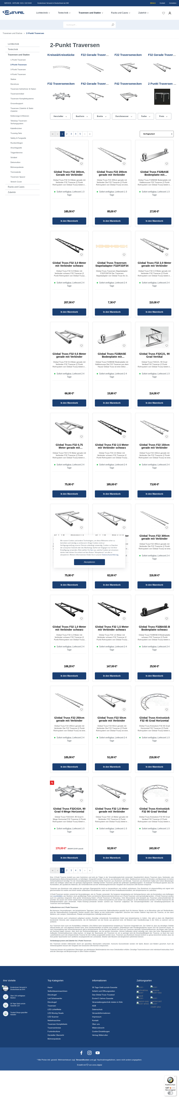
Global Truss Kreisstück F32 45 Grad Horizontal (154, 719)
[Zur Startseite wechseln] (13, 12)
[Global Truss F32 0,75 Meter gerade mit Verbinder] (69, 428)
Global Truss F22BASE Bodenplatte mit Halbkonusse (112, 355)
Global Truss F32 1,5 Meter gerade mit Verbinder (112, 810)
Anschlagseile (16, 148)
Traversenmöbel (17, 94)
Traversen (52, 1006)
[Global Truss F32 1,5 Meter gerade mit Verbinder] (112, 792)
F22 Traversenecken (128, 55)
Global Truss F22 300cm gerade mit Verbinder (154, 537)
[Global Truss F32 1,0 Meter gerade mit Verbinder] (112, 519)
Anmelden (172, 3)
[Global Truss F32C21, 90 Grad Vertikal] (154, 337)
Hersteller (59, 116)
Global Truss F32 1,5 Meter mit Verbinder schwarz (112, 628)
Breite (100, 116)
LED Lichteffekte (54, 1009)
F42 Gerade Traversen (96, 83)
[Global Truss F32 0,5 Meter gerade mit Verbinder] (69, 337)
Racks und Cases (16, 187)
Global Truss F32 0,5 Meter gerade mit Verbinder (69, 355)
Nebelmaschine (54, 1020)
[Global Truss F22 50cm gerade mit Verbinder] (112, 701)
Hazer (50, 987)
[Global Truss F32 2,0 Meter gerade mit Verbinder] (154, 246)
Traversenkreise (54, 1028)
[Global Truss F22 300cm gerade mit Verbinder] (154, 519)
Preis (162, 116)
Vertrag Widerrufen (100, 1035)
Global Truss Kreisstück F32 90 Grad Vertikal (154, 810)
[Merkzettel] (163, 13)
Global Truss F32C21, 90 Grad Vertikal (154, 355)
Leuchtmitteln (58, 896)
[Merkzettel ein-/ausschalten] (81, 163)
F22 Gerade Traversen (96, 55)
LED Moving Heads (56, 1013)
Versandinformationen (101, 1013)
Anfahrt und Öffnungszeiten (103, 991)
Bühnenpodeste (17, 167)
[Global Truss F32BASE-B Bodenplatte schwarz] (154, 610)
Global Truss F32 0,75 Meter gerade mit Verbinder (69, 446)
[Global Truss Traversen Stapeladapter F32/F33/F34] (112, 246)
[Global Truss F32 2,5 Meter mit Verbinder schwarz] (112, 428)
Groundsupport (16, 103)
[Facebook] (83, 1053)
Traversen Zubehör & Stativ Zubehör (21, 109)
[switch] (170, 1093)
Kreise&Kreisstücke (60, 55)
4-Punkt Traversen (18, 74)
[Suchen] (113, 25)
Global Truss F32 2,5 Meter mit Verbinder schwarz (112, 446)
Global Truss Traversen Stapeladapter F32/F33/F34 (111, 264)
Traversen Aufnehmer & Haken (23, 89)
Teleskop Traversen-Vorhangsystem (18, 122)
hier (91, 550)
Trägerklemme (16, 153)
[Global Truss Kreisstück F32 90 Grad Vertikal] (154, 792)
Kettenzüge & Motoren (19, 116)
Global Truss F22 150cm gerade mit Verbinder (154, 446)
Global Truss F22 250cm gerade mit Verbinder (69, 719)
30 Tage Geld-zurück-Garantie (104, 987)
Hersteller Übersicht (56, 1035)
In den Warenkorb (69, 221)
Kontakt (162, 3)
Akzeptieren (89, 562)
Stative (13, 79)
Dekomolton (15, 162)
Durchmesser (122, 116)
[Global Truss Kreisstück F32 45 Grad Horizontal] (154, 701)
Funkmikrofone (54, 1031)
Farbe (144, 116)
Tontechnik (13, 49)
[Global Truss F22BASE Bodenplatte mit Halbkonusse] (112, 337)
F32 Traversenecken (61, 83)
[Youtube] (97, 1053)
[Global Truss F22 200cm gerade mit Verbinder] (112, 155)
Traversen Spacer (17, 177)
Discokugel (52, 995)
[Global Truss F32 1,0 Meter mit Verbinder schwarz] (69, 610)
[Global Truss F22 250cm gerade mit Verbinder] (69, 701)
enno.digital (97, 1065)
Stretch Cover (16, 182)
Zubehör (12, 192)
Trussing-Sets (16, 133)
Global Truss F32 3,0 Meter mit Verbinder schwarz (69, 264)
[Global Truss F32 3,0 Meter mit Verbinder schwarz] (69, 246)
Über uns (96, 1024)
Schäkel (13, 157)
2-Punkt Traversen (18, 65)
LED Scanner (53, 1017)
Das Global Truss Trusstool (103, 995)
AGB (94, 1006)
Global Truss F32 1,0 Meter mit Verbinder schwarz (69, 628)
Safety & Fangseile (18, 138)
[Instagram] (91, 1053)
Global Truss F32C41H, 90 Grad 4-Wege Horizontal (69, 810)
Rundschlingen (16, 143)
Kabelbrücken (16, 128)
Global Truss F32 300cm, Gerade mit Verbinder (69, 173)
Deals (152, 3)
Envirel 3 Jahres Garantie (102, 998)
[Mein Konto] (170, 13)
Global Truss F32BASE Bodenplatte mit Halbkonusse (154, 173)
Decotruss (14, 84)
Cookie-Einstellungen (101, 1031)
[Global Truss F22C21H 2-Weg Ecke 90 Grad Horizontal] (69, 519)
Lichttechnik (13, 44)
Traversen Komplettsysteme (22, 99)
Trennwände (15, 172)
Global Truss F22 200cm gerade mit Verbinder (112, 173)
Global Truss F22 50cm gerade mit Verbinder (111, 719)
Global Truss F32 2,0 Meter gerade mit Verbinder (154, 264)
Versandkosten (82, 1060)
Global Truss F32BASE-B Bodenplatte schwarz (154, 628)
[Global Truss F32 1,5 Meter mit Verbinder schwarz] (112, 610)
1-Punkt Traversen (18, 60)
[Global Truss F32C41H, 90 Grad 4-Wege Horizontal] (69, 792)
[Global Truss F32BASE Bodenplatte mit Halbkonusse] (154, 155)
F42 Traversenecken (128, 83)
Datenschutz (97, 1009)
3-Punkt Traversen (18, 69)
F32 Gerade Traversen (163, 55)
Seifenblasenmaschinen (57, 991)
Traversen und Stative (19, 55)
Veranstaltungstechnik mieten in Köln (107, 1002)
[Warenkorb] (174, 12)
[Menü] (174, 1077)
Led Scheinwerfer (55, 998)
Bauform (80, 116)
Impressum (96, 1017)
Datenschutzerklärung (110, 555)
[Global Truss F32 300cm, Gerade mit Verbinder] (69, 155)
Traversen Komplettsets (57, 1024)
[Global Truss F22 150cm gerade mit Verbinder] (154, 428)
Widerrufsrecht (98, 1028)
